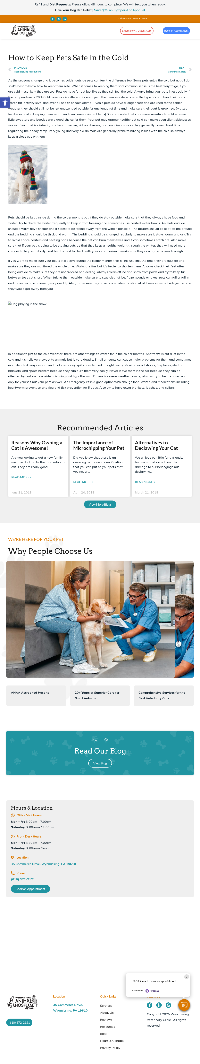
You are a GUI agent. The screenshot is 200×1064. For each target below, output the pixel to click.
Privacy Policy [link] (110, 1048)
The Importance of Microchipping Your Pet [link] (98, 445)
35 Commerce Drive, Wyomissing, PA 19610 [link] (43, 864)
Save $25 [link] (119, 10)
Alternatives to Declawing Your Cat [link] (156, 445)
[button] (184, 1005)
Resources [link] (107, 1027)
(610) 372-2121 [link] (23, 879)
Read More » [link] (21, 477)
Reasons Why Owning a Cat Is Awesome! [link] (36, 445)
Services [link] (106, 1005)
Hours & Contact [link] (141, 19)
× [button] (187, 977)
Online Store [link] (125, 19)
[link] (5, 102)
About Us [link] (107, 1012)
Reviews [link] (106, 1020)
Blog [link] (103, 1034)
